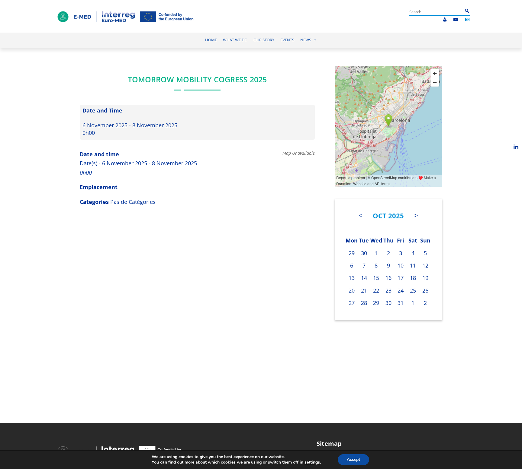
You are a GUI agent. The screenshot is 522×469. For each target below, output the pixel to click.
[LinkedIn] (516, 147)
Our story (263, 40)
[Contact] (455, 20)
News (305, 40)
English (467, 20)
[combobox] (436, 11)
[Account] (444, 20)
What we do (235, 40)
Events (287, 40)
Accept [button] (353, 459)
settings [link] (312, 462)
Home (211, 40)
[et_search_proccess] (467, 11)
